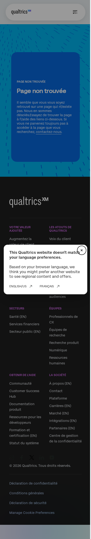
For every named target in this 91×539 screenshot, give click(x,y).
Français (47, 286)
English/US (18, 286)
